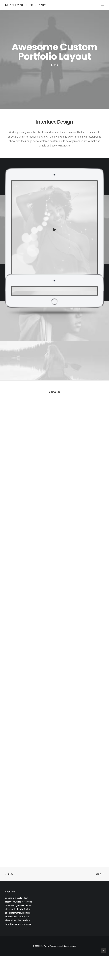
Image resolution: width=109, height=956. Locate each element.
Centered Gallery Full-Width (55, 465)
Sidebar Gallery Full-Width (54, 777)
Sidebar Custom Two (54, 856)
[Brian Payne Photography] (25, 5)
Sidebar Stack (54, 543)
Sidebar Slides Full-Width (54, 621)
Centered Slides (54, 699)
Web (56, 65)
